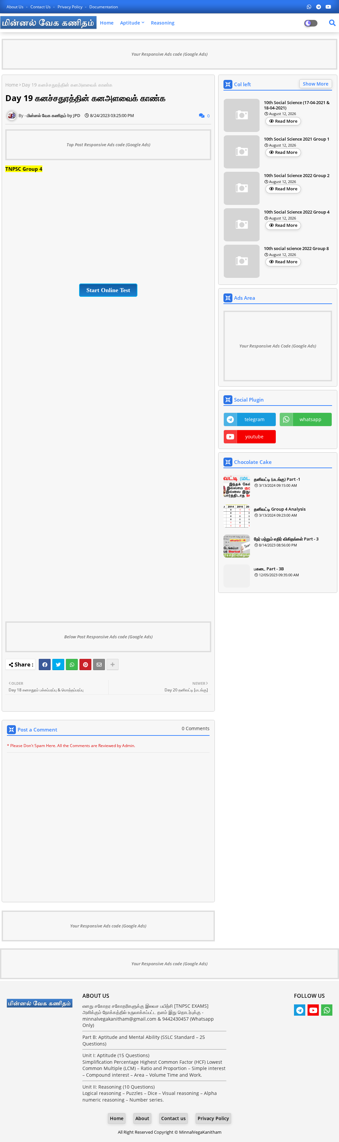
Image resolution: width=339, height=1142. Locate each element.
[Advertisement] (108, 226)
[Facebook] (45, 664)
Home (107, 23)
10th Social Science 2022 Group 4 (296, 212)
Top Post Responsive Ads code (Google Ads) (108, 145)
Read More (286, 121)
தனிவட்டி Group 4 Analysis (280, 509)
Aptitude (130, 23)
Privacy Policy (70, 7)
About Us (15, 7)
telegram (255, 419)
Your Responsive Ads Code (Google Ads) (277, 346)
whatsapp (310, 419)
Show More (315, 84)
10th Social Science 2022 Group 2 (296, 175)
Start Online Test (108, 290)
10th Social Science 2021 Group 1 (296, 139)
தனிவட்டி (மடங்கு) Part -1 (277, 479)
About (142, 1118)
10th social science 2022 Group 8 (296, 248)
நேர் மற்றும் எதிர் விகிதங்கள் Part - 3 (286, 539)
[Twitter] (58, 664)
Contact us (41, 7)
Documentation (103, 7)
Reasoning (162, 23)
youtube (254, 436)
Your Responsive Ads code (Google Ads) (169, 54)
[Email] (99, 664)
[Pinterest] (85, 664)
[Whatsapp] (72, 664)
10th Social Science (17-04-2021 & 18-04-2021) (297, 105)
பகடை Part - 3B (269, 569)
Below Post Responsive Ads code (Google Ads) (108, 637)
